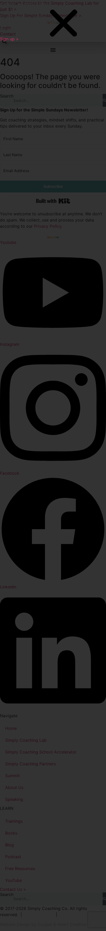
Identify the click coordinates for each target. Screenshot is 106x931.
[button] (63, 23)
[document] (53, 465)
